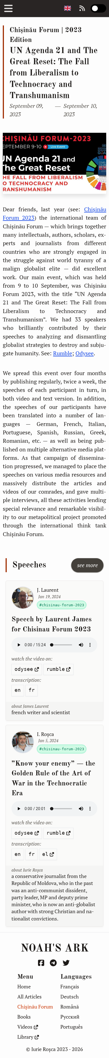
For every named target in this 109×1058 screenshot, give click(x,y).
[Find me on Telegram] (54, 963)
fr (32, 690)
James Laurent (36, 706)
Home (24, 986)
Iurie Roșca (33, 870)
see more (87, 565)
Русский (69, 1017)
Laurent (48, 590)
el (45, 854)
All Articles (29, 996)
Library (25, 1037)
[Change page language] (67, 8)
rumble (55, 669)
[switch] (98, 8)
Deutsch (69, 996)
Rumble (62, 353)
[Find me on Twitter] (67, 963)
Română (69, 1006)
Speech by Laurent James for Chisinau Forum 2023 (51, 624)
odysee (24, 669)
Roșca (45, 734)
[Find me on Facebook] (42, 963)
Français (69, 986)
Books (24, 1017)
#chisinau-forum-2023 (61, 605)
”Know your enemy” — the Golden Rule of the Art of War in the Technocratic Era (53, 778)
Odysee (84, 353)
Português (71, 1027)
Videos (24, 1027)
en (18, 690)
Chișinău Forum (35, 1006)
